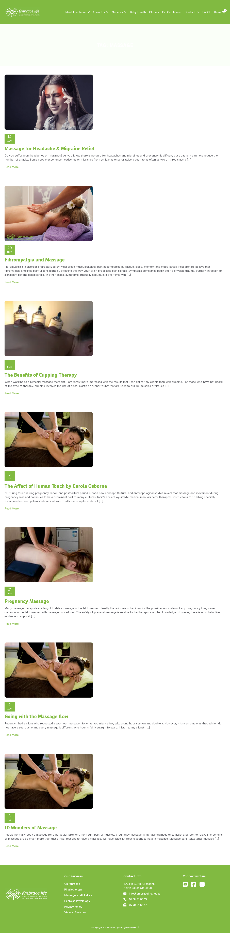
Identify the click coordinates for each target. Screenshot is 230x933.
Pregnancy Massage (27, 601)
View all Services (75, 912)
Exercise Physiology (77, 901)
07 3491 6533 (138, 899)
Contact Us (192, 12)
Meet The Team (75, 12)
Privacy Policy (73, 906)
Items (219, 12)
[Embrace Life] (22, 12)
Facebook (193, 884)
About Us (99, 12)
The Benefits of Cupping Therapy (41, 375)
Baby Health (138, 12)
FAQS (206, 12)
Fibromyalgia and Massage (35, 259)
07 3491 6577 (138, 905)
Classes (154, 12)
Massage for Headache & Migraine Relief (50, 148)
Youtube (185, 884)
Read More (12, 167)
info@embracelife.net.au (144, 893)
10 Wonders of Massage (31, 827)
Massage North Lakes (78, 895)
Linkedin (202, 884)
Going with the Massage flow (36, 716)
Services (117, 12)
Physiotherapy (73, 889)
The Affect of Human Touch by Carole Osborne (56, 486)
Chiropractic (72, 883)
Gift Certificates (171, 12)
